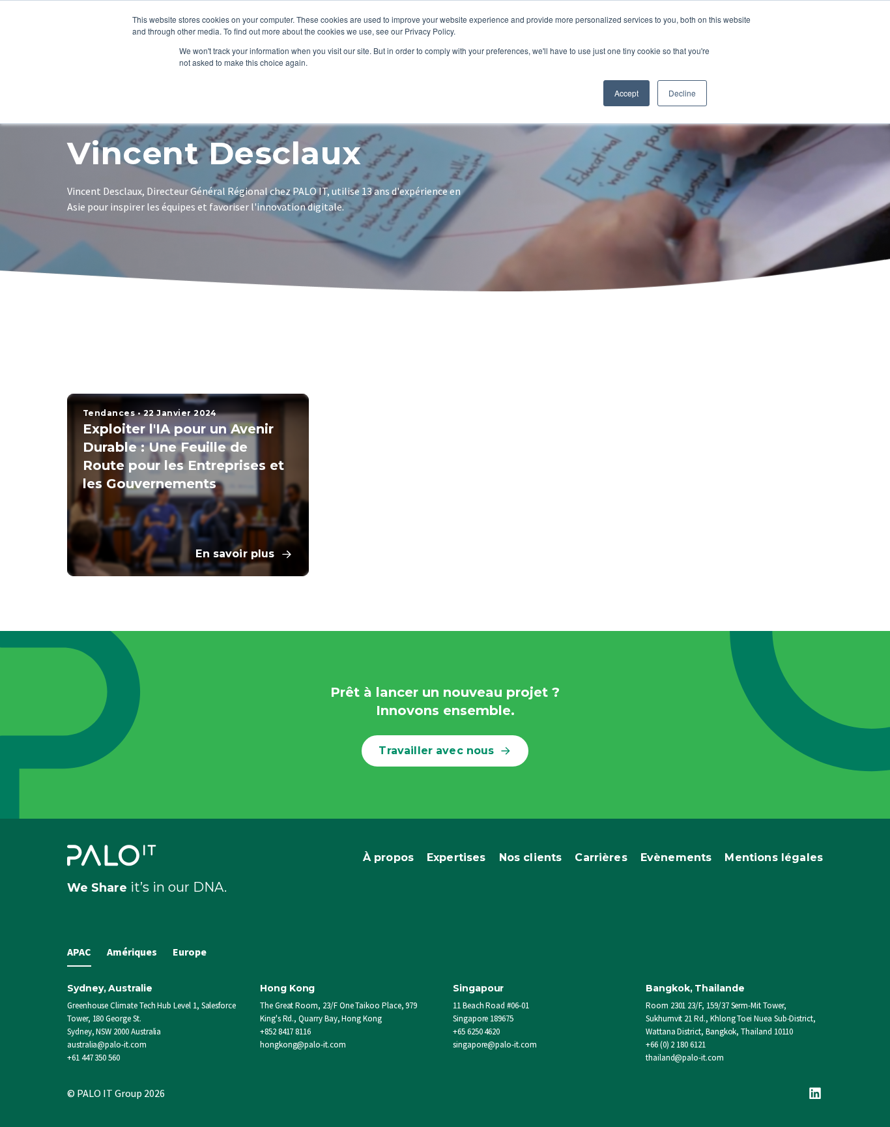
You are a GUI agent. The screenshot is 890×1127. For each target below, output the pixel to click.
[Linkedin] (815, 1093)
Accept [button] (626, 92)
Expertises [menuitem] (456, 857)
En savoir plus (234, 554)
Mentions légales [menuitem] (774, 857)
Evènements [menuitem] (676, 857)
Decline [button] (682, 92)
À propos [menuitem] (388, 857)
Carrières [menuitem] (601, 857)
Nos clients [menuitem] (530, 857)
